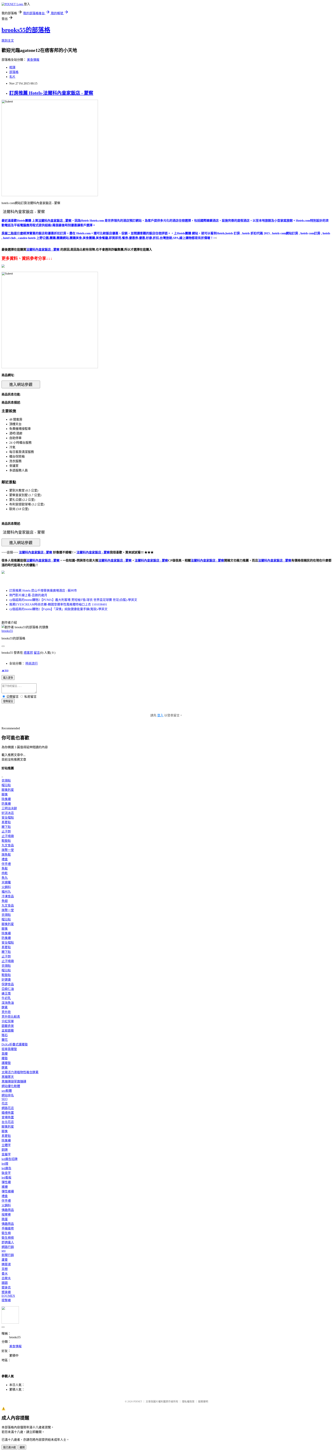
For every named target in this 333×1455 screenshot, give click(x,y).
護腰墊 (6, 1063)
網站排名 (8, 1095)
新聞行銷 (8, 1255)
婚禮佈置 (8, 1112)
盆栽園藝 (8, 1030)
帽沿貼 (6, 785)
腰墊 (5, 1058)
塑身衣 (6, 1287)
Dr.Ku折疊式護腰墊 (15, 1044)
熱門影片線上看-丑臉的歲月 (28, 595)
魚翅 (5, 901)
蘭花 (5, 1039)
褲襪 (5, 1186)
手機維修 (8, 1228)
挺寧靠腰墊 (9, 1049)
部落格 (13, 72)
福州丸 (6, 891)
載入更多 (8, 677)
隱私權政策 (188, 1401)
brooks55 (7, 630)
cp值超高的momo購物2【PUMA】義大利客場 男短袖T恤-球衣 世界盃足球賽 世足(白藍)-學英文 (73, 599)
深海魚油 (8, 1002)
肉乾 (5, 873)
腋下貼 (6, 826)
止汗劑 (6, 831)
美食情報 (33, 59)
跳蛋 (5, 1219)
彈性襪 (6, 1182)
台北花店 (8, 1122)
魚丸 (5, 877)
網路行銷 (8, 1247)
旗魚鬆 (6, 854)
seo (4, 1250)
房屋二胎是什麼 (12, 233)
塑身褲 (6, 1292)
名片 (12, 76)
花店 (5, 1103)
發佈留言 (8, 701)
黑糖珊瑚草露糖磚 (14, 1081)
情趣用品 (8, 1210)
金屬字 (6, 1154)
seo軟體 (7, 1090)
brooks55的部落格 (26, 29)
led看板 (6, 1177)
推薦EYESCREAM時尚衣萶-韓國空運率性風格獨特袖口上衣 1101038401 (58, 604)
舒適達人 (8, 1242)
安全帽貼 (8, 817)
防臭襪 (6, 803)
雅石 (5, 1035)
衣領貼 (6, 780)
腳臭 (5, 794)
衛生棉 (6, 1233)
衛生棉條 (8, 1237)
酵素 (5, 1007)
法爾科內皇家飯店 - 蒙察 (43, 560)
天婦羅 (6, 882)
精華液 (6, 1264)
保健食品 (8, 984)
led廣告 (6, 1168)
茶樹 (5, 1269)
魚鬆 (5, 868)
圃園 (5, 1282)
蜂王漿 (6, 993)
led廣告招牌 (10, 1159)
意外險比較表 (11, 1016)
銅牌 (5, 1149)
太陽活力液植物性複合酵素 (20, 1072)
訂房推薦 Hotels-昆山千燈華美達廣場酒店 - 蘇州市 (43, 590)
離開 (22, 1447)
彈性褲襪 (8, 1191)
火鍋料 (6, 887)
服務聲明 (203, 1401)
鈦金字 (6, 1173)
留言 (37, 652)
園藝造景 (8, 1026)
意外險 (6, 1012)
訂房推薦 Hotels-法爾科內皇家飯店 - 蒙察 (51, 92)
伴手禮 (6, 864)
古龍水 (6, 1278)
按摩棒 (6, 1214)
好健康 (6, 979)
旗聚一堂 (8, 850)
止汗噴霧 (8, 836)
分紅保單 (8, 1021)
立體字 (6, 1145)
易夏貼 (6, 822)
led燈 (5, 1163)
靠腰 (5, 1053)
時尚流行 (31, 663)
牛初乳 (6, 998)
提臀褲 (6, 1300)
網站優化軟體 (11, 1086)
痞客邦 (28, 652)
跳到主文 (8, 40)
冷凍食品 (8, 896)
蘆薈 (5, 1259)
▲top (5, 670)
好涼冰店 (8, 813)
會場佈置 (8, 1117)
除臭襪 (6, 799)
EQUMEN (8, 1295)
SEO (5, 1099)
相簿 (12, 67)
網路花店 (8, 1108)
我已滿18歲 (9, 1447)
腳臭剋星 (8, 789)
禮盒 (5, 859)
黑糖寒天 (8, 1076)
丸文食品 (8, 845)
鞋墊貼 (6, 840)
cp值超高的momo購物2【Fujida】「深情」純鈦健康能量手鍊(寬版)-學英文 (58, 609)
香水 (5, 1273)
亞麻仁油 (8, 989)
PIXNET (137, 1401)
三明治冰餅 (9, 808)
